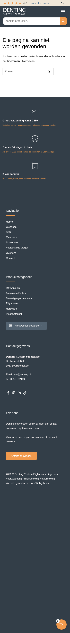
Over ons (11, 252)
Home (9, 221)
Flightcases (12, 303)
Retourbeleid (47, 478)
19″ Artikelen (13, 287)
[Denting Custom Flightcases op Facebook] (8, 393)
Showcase (12, 242)
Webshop (11, 226)
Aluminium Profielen (17, 293)
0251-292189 (17, 379)
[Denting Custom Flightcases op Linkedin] (19, 393)
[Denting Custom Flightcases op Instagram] (13, 393)
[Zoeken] (49, 71)
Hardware (11, 308)
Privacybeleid (30, 478)
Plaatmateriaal (14, 313)
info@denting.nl (22, 374)
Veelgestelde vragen (17, 247)
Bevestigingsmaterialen (19, 298)
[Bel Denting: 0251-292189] (62, 3)
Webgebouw (42, 483)
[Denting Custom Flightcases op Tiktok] (24, 393)
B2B (8, 232)
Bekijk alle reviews (39, 3)
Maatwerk (11, 237)
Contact (10, 258)
